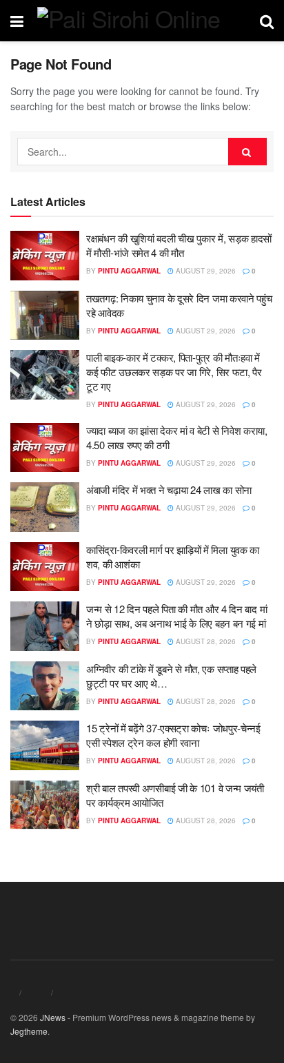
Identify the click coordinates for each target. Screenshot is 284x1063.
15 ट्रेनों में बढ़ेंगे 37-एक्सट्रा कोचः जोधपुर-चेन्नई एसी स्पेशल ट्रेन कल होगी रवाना (173, 735)
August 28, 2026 (205, 641)
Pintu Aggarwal (129, 271)
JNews (52, 1017)
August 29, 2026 (205, 271)
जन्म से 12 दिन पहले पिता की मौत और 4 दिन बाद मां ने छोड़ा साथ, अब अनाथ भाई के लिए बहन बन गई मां (176, 615)
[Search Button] (247, 151)
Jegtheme (29, 1031)
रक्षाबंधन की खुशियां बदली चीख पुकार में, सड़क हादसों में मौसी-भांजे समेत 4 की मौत (179, 245)
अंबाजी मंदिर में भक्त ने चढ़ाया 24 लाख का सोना (169, 489)
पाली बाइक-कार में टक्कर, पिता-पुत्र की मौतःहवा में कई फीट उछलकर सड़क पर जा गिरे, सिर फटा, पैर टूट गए (174, 371)
